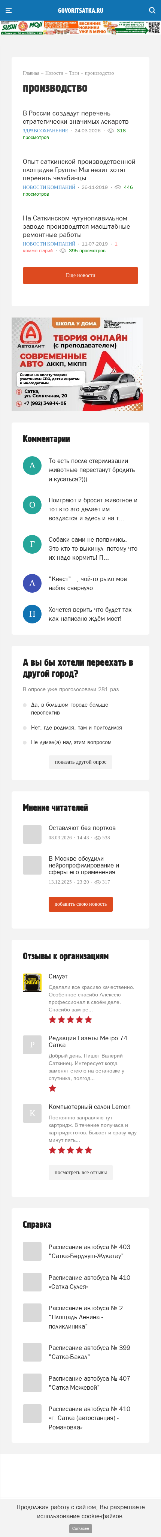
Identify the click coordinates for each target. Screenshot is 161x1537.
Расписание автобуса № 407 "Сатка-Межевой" (89, 1383)
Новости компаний (49, 187)
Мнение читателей (55, 808)
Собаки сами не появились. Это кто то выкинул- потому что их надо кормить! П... (93, 549)
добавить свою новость (81, 904)
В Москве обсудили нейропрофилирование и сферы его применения (84, 865)
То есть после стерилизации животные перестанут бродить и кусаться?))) (92, 470)
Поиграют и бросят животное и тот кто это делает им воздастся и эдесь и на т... (93, 509)
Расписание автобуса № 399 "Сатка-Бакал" (89, 1352)
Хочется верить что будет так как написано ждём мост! (90, 614)
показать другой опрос (80, 762)
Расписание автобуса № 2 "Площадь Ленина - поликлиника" (86, 1317)
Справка (37, 1224)
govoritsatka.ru (80, 11)
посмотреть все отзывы (81, 1172)
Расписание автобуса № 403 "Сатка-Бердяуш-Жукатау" (89, 1251)
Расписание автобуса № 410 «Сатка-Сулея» (89, 1282)
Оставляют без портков (82, 827)
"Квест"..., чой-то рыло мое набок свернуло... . (88, 583)
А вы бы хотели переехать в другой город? (78, 668)
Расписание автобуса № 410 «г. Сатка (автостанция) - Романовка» (89, 1418)
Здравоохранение (46, 130)
